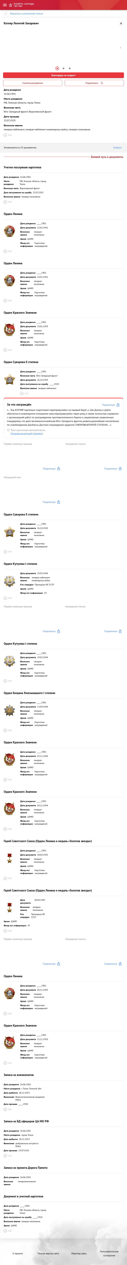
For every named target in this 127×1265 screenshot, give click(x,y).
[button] (57, 68)
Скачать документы (32, 82)
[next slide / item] (120, 47)
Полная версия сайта (48, 1253)
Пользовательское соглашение (109, 1253)
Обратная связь (79, 1253)
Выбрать (117, 147)
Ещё (10, 135)
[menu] (4, 5)
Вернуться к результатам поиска (26, 13)
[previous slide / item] (6, 47)
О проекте (18, 1253)
